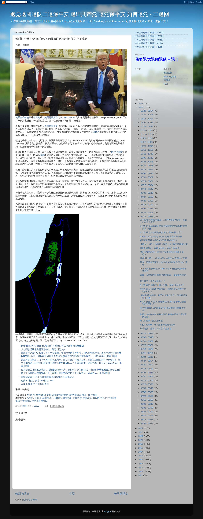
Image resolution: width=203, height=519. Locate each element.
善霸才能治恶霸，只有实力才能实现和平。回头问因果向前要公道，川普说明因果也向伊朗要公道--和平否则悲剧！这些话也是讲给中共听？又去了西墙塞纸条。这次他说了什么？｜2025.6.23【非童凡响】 (71, 363)
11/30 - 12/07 (147, 126)
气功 (166, 84)
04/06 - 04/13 (147, 372)
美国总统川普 (51, 126)
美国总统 (48, 117)
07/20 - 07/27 (147, 201)
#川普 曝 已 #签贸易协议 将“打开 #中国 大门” (161, 232)
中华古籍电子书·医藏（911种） (149, 43)
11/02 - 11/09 (147, 142)
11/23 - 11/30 (147, 130)
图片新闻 (92, 395)
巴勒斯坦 (44, 398)
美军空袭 (19, 117)
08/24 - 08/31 (147, 181)
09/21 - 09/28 (147, 165)
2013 (141, 467)
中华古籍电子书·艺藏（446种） (149, 47)
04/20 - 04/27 (147, 365)
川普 (55, 117)
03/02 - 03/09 (147, 392)
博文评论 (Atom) (29, 500)
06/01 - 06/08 (147, 341)
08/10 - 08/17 (147, 189)
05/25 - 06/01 (147, 345)
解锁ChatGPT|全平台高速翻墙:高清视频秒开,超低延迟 (47, 377)
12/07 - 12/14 (147, 122)
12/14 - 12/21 (147, 119)
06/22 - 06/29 (147, 216)
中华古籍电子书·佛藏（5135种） (150, 33)
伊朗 (26, 117)
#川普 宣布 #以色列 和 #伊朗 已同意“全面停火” (161, 285)
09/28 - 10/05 (147, 162)
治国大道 (44, 384)
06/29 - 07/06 (147, 212)
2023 (141, 432)
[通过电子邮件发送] (51, 406)
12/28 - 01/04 (147, 111)
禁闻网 (167, 80)
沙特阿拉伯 (55, 398)
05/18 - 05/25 (147, 349)
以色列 (30, 398)
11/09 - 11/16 (147, 138)
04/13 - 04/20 (147, 369)
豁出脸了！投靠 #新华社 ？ (152, 281)
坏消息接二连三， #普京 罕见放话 (155, 328)
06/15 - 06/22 (147, 333)
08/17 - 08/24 (147, 185)
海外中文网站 (170, 77)
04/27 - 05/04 (147, 361)
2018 (141, 448)
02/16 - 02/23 (147, 400)
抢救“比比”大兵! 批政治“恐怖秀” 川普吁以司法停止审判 (52, 346)
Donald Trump (67, 117)
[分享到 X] (57, 406)
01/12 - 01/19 (147, 419)
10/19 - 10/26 (147, 150)
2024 (141, 428)
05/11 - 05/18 (147, 353)
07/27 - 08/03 (147, 197)
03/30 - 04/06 (147, 376)
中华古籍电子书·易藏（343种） (149, 40)
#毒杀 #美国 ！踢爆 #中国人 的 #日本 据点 (160, 248)
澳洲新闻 (168, 73)
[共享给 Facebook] (59, 406)
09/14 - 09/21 (147, 169)
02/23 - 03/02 (147, 396)
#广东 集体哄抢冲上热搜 (151, 321)
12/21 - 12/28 (147, 115)
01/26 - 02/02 (147, 412)
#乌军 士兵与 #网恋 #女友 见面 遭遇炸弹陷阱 (161, 236)
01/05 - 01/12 (147, 423)
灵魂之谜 (25, 384)
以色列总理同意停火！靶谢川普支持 (43, 349)
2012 (141, 471)
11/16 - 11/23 (147, 134)
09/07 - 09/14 (147, 173)
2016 (141, 456)
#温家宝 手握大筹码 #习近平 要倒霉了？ (158, 240)
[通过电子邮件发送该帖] (46, 406)
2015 (141, 460)
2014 (141, 463)
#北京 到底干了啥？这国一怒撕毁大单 (157, 325)
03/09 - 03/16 (147, 388)
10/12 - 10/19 (147, 154)
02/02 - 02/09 (147, 408)
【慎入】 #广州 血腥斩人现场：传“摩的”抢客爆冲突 (164, 244)
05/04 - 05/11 (147, 357)
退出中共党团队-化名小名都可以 (31, 401)
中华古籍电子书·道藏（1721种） (150, 36)
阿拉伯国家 (116, 152)
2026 (141, 103)
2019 (141, 444)
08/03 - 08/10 (147, 193)
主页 (72, 493)
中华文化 (34, 384)
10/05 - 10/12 (147, 158)
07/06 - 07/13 (147, 209)
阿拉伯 (96, 132)
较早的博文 (121, 493)
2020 (141, 440)
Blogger (107, 511)
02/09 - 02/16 (147, 404)
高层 (42, 155)
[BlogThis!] (54, 406)
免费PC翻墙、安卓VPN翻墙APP (37, 380)
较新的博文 (22, 493)
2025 (141, 107)
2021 (141, 436)
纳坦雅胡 (67, 398)
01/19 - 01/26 (147, 416)
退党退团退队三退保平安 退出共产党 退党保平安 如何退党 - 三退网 (89, 14)
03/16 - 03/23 (147, 384)
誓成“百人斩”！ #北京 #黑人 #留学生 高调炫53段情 (163, 258)
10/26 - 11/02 (147, 146)
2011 (140, 475)
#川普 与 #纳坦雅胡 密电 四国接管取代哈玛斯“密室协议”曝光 (56, 395)
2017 (141, 452)
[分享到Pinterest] (62, 406)
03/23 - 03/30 (147, 380)
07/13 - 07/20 (147, 205)
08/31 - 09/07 (147, 177)
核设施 (36, 117)
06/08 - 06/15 (147, 337)
